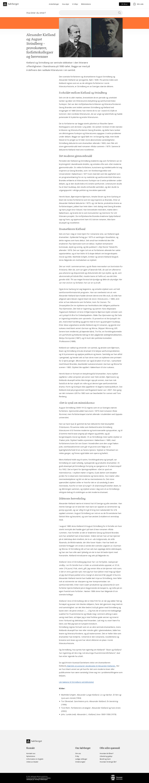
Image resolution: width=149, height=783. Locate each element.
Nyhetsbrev (30, 756)
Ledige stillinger (81, 759)
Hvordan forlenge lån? (108, 762)
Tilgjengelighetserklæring (43, 778)
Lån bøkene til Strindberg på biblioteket (76, 682)
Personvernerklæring (31, 778)
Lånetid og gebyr (106, 756)
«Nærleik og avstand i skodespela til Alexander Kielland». (91, 666)
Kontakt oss (30, 753)
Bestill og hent (105, 759)
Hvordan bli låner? (106, 753)
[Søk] (120, 12)
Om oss (78, 753)
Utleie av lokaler (32, 762)
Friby (77, 756)
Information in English (34, 759)
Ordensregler (80, 762)
